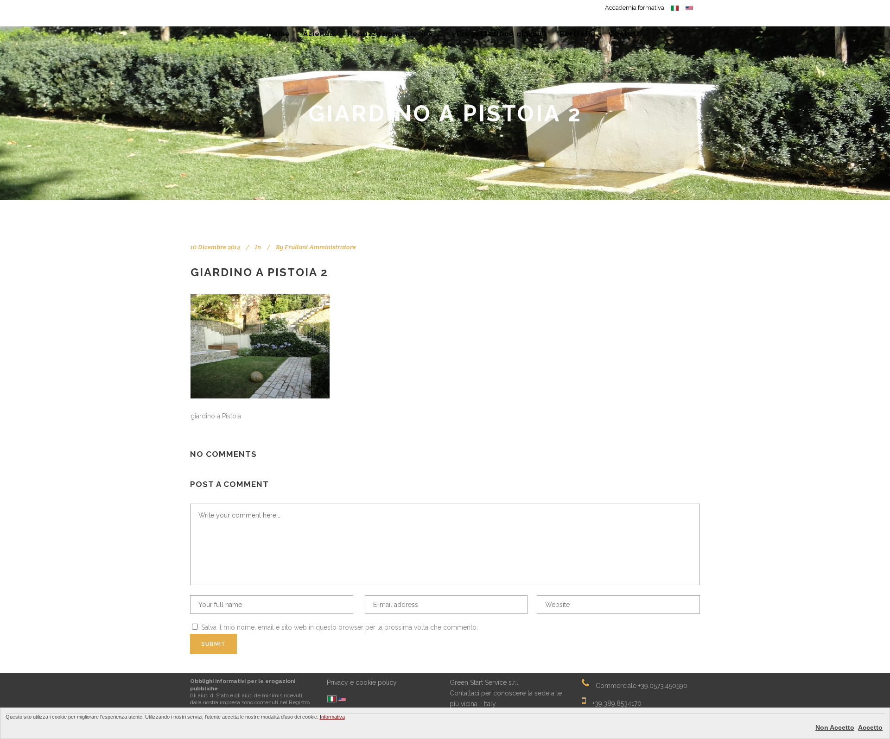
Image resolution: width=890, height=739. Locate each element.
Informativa (332, 717)
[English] (342, 700)
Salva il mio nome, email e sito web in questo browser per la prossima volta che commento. (339, 627)
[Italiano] (332, 699)
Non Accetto (834, 727)
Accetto (870, 727)
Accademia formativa (634, 7)
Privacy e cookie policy (362, 682)
